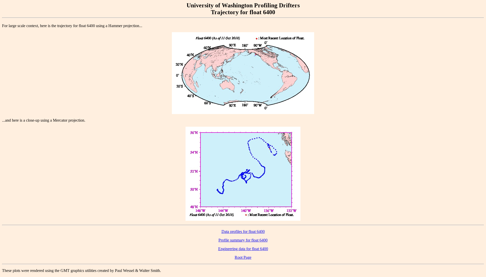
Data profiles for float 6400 (243, 231)
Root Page (243, 257)
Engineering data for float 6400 (243, 249)
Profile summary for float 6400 (243, 240)
